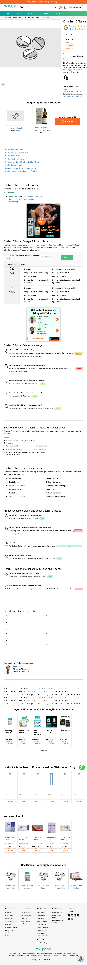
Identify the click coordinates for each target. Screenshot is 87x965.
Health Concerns (23, 13)
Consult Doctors (41, 915)
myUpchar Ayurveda (11, 927)
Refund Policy (25, 918)
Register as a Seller (42, 930)
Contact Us (8, 918)
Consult (7, 13)
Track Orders (40, 918)
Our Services (41, 909)
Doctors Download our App (57, 921)
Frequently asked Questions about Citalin (20, 168)
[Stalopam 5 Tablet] (51, 827)
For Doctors (56, 909)
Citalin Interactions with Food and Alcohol (21, 171)
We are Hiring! (9, 921)
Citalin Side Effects (12, 156)
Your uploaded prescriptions (72, 96)
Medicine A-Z (61, 13)
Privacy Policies (25, 912)
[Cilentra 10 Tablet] (10, 827)
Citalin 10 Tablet (15, 128)
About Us (8, 912)
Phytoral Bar (41, 449)
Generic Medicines (42, 921)
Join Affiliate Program (43, 943)
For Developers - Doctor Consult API (42, 934)
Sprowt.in (8, 924)
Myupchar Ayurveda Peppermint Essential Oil (42, 128)
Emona (7, 935)
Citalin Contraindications (14, 165)
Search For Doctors (42, 927)
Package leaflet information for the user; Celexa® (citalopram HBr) (61, 689)
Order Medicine (41, 912)
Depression (12, 196)
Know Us (8, 909)
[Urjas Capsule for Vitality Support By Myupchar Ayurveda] (37, 721)
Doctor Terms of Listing (56, 916)
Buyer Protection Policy (26, 922)
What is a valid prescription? (72, 91)
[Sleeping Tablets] (10, 721)
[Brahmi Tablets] (51, 721)
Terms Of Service (26, 915)
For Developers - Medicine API (41, 939)
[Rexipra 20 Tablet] (37, 827)
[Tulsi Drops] (65, 721)
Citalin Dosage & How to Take (16, 153)
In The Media (9, 915)
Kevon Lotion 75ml (13, 446)
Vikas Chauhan (19, 666)
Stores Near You (41, 924)
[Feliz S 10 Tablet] (24, 827)
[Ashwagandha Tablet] (24, 721)
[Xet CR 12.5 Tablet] (65, 827)
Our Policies (25, 909)
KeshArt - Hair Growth (9, 931)
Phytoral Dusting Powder (15, 449)
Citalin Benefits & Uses (14, 149)
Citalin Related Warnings (14, 159)
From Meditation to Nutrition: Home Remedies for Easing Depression (25, 199)
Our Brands (44, 13)
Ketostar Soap (41, 446)
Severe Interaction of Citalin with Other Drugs (22, 162)
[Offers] (55, 7)
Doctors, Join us (57, 912)
